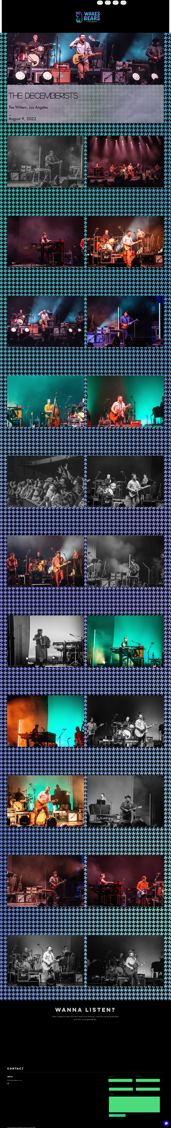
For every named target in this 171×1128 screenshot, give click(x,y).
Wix (34, 1127)
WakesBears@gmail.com (14, 1080)
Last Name (138, 1076)
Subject (137, 1085)
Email (110, 1085)
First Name (111, 1076)
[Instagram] (8, 1084)
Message (111, 1094)
